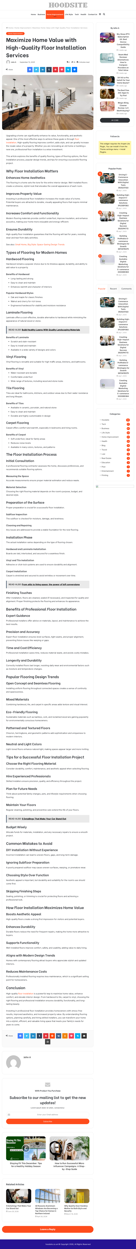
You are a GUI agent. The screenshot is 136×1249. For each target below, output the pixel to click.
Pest (103, 467)
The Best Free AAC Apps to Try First (123, 93)
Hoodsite (105, 420)
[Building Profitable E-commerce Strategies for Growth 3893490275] (107, 239)
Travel (104, 450)
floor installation (25, 993)
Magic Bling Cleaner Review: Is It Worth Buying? (123, 106)
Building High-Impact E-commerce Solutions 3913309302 (123, 200)
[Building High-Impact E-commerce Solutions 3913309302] (107, 199)
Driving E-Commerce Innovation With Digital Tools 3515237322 (123, 181)
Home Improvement (55, 14)
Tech (77, 14)
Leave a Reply (47, 1229)
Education (106, 462)
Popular (101, 288)
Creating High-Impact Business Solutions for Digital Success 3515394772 (123, 220)
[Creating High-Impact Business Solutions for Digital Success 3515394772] (107, 216)
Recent (113, 288)
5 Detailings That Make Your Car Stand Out (18, 1207)
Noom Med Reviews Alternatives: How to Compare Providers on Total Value (123, 62)
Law (103, 454)
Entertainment (108, 471)
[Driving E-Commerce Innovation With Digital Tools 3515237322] (107, 178)
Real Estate (106, 458)
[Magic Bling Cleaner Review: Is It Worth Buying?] (107, 106)
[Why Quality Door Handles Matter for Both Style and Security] (76, 1196)
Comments (126, 288)
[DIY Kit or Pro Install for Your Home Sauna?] (107, 81)
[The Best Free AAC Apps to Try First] (107, 94)
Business (41, 14)
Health (83, 14)
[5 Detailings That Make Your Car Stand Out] (18, 1196)
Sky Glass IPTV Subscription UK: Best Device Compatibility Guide (123, 40)
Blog (103, 445)
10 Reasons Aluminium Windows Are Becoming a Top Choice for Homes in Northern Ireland (46, 1209)
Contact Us (92, 14)
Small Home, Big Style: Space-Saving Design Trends (40, 244)
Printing (105, 475)
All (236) (114, 120)
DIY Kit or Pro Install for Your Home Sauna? (123, 80)
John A (13, 62)
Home (33, 14)
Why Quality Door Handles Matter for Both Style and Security (76, 1208)
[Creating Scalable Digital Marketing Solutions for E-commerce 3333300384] (107, 260)
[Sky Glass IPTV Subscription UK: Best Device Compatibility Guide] (107, 38)
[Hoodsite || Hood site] (68, 5)
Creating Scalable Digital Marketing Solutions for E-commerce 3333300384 (123, 264)
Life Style (69, 14)
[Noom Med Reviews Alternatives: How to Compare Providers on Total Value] (107, 58)
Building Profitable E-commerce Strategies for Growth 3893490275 (123, 242)
